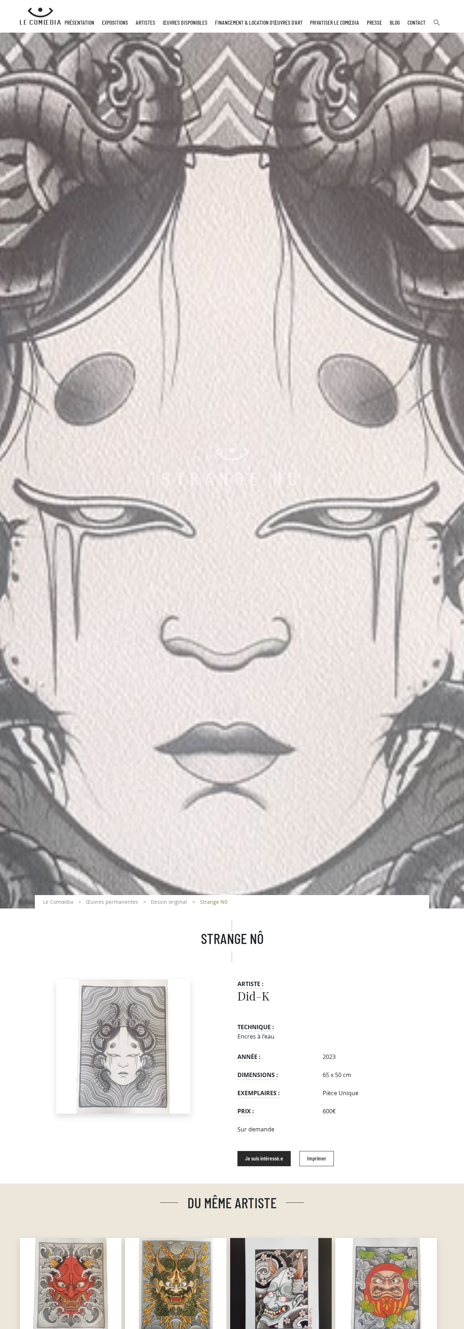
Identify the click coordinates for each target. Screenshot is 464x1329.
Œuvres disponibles (185, 23)
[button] (436, 25)
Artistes (145, 23)
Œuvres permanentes (112, 901)
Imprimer (316, 1159)
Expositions (115, 23)
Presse (374, 23)
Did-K (253, 997)
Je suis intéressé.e (264, 1159)
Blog (395, 23)
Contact (416, 23)
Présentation (79, 23)
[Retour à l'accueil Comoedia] (40, 16)
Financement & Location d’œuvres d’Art (259, 23)
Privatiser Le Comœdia (334, 23)
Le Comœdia (58, 901)
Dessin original (169, 901)
